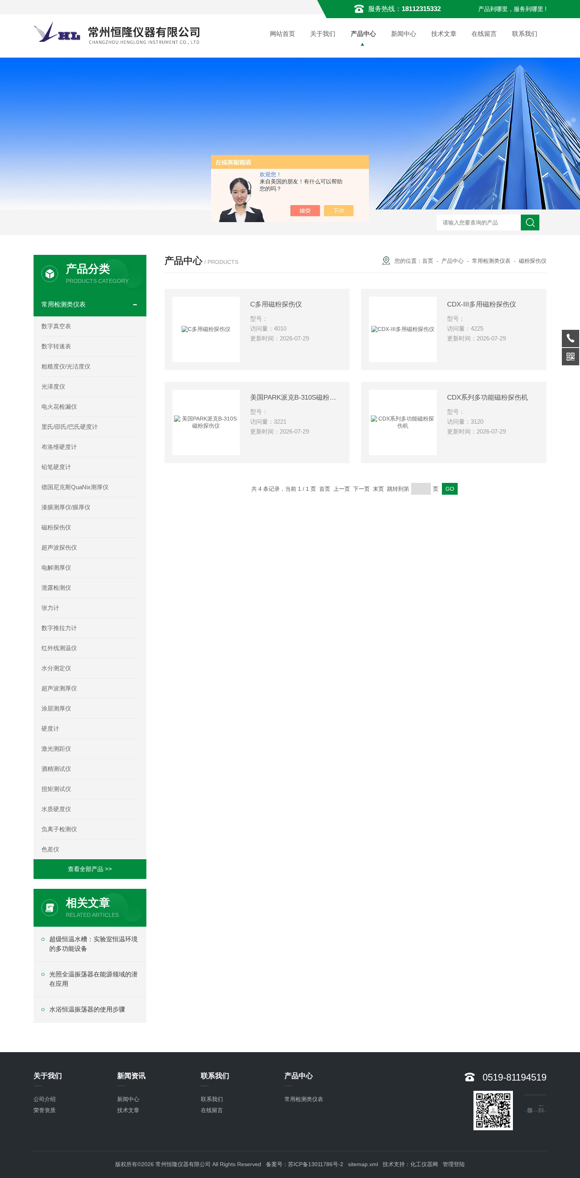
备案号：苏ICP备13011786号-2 (304, 1164)
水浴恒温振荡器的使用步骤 (87, 1009)
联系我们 (524, 33)
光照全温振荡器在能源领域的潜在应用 (93, 979)
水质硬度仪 (56, 809)
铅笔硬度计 (56, 467)
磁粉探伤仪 (56, 527)
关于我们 (322, 33)
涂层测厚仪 (56, 708)
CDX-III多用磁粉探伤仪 (481, 304)
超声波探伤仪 (59, 547)
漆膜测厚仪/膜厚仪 (65, 507)
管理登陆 (454, 1164)
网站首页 (282, 33)
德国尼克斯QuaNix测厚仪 (75, 487)
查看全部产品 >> (90, 869)
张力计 (50, 607)
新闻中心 (403, 33)
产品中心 (363, 33)
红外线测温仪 (59, 648)
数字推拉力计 (59, 628)
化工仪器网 (424, 1164)
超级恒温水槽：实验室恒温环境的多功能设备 (93, 944)
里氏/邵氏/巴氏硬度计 (69, 426)
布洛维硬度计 (59, 446)
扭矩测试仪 (56, 788)
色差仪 (50, 849)
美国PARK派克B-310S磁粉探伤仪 (296, 397)
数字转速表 (56, 346)
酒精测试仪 (56, 768)
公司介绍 (45, 1099)
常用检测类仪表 (63, 304)
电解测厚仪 (56, 567)
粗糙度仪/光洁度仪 (65, 366)
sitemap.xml (363, 1164)
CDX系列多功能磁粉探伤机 (487, 397)
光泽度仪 (53, 386)
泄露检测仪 (56, 587)
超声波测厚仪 (59, 688)
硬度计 (50, 728)
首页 (427, 261)
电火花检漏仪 (59, 406)
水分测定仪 (56, 668)
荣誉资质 (45, 1110)
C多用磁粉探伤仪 (276, 304)
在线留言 (484, 33)
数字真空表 (56, 326)
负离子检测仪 (59, 829)
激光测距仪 (56, 748)
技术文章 (444, 33)
